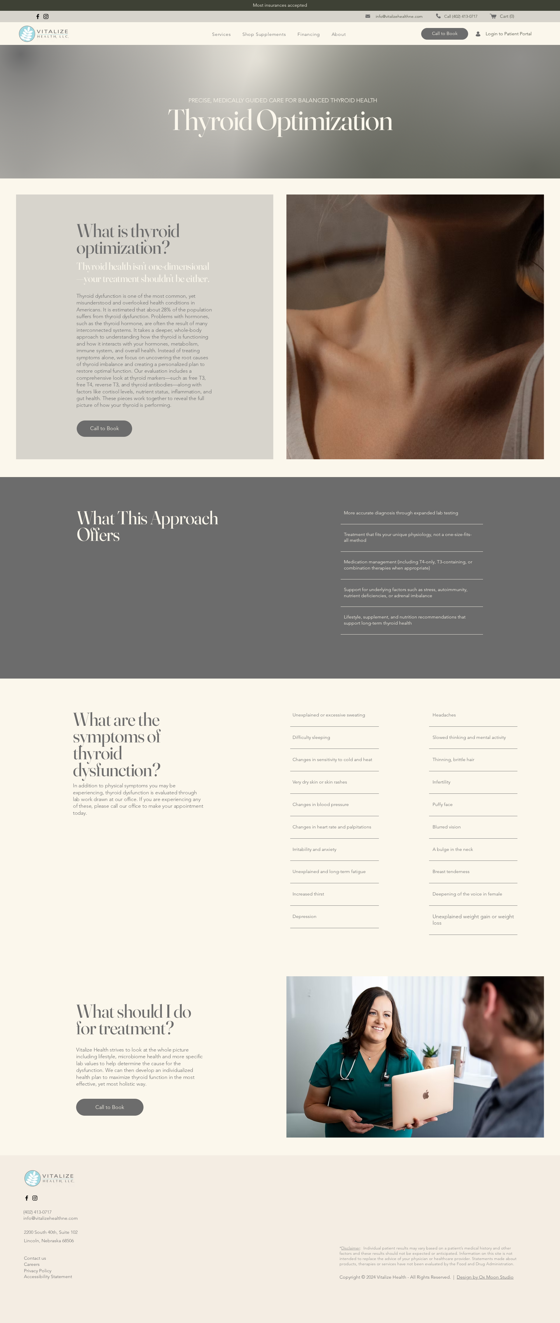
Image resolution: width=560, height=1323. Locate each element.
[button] (507, 16)
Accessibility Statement (48, 1276)
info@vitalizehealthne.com (50, 1218)
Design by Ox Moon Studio (485, 1277)
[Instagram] (46, 16)
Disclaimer (350, 1248)
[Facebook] (37, 16)
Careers (32, 1264)
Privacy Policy (37, 1270)
